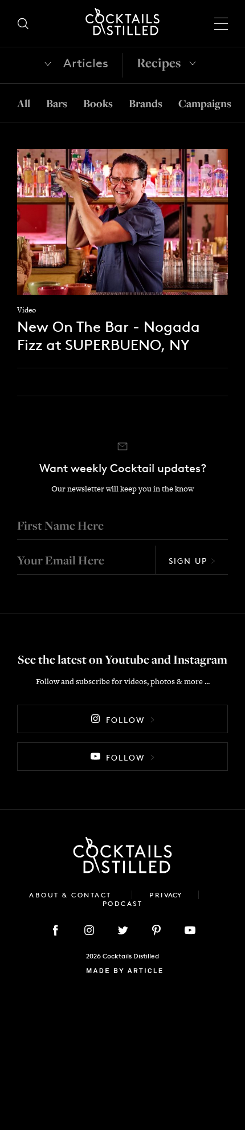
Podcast (123, 903)
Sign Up (188, 561)
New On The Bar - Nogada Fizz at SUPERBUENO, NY (108, 335)
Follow (125, 720)
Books (98, 103)
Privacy (165, 895)
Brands (145, 103)
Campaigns (204, 103)
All (23, 103)
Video (26, 309)
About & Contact (72, 895)
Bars (56, 103)
